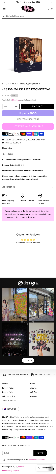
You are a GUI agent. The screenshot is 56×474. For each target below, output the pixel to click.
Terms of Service (9, 400)
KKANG (21, 467)
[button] (52, 9)
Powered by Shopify (10, 470)
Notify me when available (28, 126)
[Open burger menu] (4, 9)
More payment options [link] (28, 119)
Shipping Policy (8, 396)
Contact (33, 396)
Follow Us (28, 360)
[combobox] (28, 16)
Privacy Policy (8, 388)
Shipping (15, 100)
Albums (33, 388)
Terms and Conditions (36, 460)
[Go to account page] (47, 9)
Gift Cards (34, 392)
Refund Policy (7, 392)
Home (4, 84)
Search (5, 384)
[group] (8, 154)
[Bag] (52, 9)
